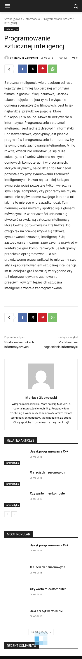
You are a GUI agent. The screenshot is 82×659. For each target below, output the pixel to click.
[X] (32, 69)
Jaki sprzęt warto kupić (46, 611)
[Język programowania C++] (15, 457)
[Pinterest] (42, 69)
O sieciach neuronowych (47, 472)
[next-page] (14, 514)
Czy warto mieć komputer (48, 493)
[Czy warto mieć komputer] (15, 499)
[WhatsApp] (52, 69)
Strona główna (13, 19)
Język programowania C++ (49, 451)
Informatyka (32, 19)
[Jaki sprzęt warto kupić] (15, 616)
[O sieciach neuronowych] (15, 478)
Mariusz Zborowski (26, 57)
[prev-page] (7, 514)
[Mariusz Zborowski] (7, 58)
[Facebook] (22, 69)
